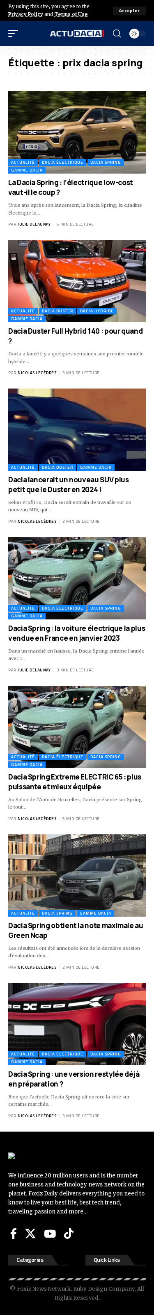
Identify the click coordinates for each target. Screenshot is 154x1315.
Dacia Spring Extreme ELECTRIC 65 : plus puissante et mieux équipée (74, 781)
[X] (30, 1234)
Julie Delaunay (34, 224)
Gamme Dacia (27, 170)
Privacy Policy (25, 14)
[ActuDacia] (77, 34)
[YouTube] (50, 1234)
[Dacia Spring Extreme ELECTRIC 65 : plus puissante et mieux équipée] (77, 727)
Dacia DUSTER (57, 311)
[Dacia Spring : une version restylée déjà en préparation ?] (77, 1024)
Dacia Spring (105, 162)
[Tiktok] (69, 1234)
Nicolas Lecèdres (37, 373)
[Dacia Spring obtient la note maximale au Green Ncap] (77, 875)
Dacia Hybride (97, 311)
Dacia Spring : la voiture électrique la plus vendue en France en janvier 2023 (76, 633)
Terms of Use (70, 14)
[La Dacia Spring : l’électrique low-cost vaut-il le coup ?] (77, 132)
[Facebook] (13, 1234)
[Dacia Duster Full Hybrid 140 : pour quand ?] (77, 281)
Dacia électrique (62, 162)
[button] (129, 11)
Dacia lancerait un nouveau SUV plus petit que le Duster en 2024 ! (68, 484)
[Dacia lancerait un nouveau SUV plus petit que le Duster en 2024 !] (77, 430)
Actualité (23, 162)
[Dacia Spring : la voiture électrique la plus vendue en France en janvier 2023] (77, 578)
